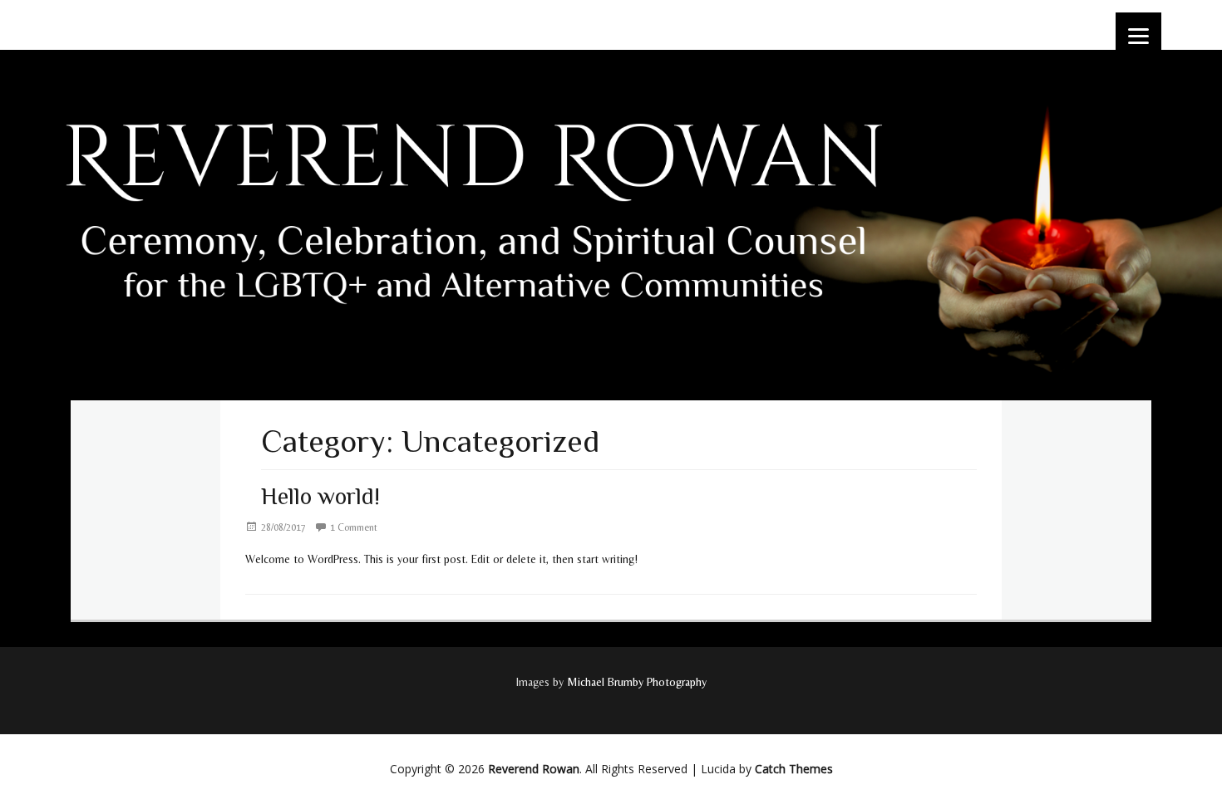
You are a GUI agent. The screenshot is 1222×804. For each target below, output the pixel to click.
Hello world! (320, 496)
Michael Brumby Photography (637, 682)
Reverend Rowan (533, 769)
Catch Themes (794, 769)
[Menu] (1138, 35)
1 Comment (353, 527)
